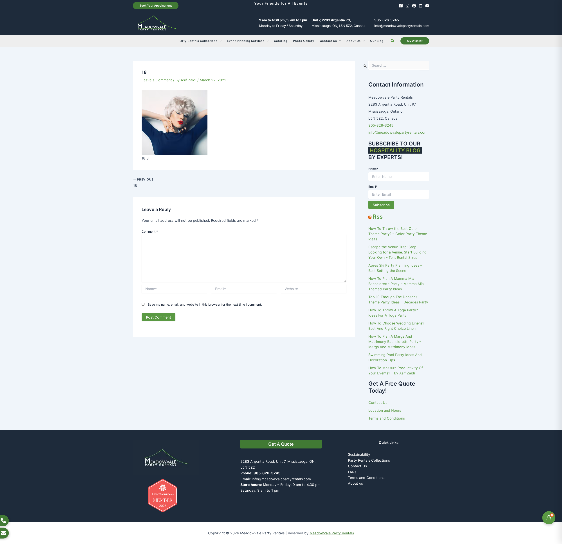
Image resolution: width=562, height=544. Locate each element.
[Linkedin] (421, 6)
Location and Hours (384, 410)
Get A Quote (281, 444)
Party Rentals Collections (369, 460)
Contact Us (377, 402)
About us (355, 483)
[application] (220, 41)
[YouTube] (427, 6)
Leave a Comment (157, 80)
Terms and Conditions (386, 418)
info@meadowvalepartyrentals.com (401, 26)
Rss (378, 216)
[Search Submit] (365, 66)
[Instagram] (407, 6)
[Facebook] (401, 6)
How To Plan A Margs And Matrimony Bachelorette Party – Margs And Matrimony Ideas (394, 341)
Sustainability (359, 454)
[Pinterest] (414, 6)
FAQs (352, 472)
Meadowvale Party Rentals (332, 533)
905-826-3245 (380, 125)
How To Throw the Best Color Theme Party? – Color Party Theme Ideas (397, 233)
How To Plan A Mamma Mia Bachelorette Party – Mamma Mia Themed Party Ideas (396, 283)
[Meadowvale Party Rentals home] (166, 457)
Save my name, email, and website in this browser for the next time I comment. (205, 304)
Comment (150, 231)
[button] (155, 5)
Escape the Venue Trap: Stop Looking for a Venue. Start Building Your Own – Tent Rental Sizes (397, 252)
